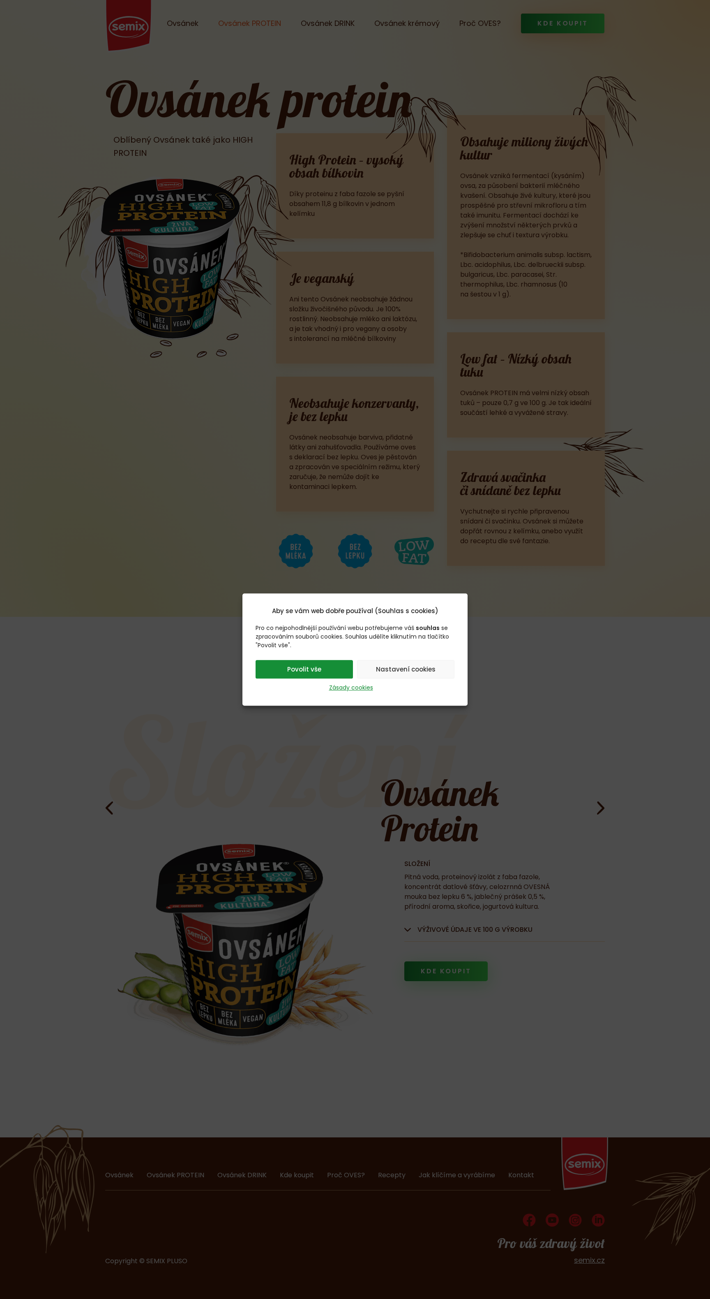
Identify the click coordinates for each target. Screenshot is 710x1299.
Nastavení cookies (406, 669)
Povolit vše (304, 669)
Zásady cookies (351, 687)
